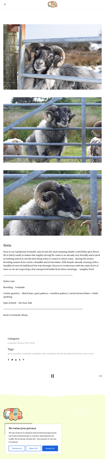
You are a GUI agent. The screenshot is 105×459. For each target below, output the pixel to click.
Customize (17, 448)
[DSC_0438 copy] (52, 130)
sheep (79, 353)
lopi (65, 353)
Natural (72, 353)
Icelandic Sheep (16, 342)
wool (90, 353)
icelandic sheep (55, 353)
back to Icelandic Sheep (15, 315)
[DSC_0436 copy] (52, 203)
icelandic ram (39, 353)
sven (85, 353)
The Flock (29, 342)
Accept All (50, 448)
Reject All (33, 448)
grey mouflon (15, 353)
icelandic (27, 353)
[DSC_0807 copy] (52, 57)
